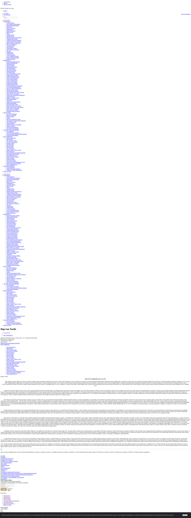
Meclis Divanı (10, 32)
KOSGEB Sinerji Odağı (12, 104)
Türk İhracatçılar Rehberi (12, 91)
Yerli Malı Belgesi (11, 68)
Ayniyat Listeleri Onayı (12, 80)
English (5, 11)
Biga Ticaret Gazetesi (12, 140)
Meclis (8, 33)
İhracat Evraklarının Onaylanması (14, 85)
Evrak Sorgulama (11, 167)
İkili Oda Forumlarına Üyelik (13, 119)
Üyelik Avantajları (11, 55)
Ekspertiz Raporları (11, 71)
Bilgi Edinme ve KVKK (12, 110)
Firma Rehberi (7, 14)
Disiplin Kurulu (10, 36)
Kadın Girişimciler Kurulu (13, 57)
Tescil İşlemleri (10, 131)
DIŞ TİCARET (7, 112)
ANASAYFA (7, 1)
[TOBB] (3, 456)
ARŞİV (5, 3)
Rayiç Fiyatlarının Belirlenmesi (14, 88)
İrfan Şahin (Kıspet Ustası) (13, 154)
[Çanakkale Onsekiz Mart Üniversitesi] (10, 472)
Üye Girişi (6, 13)
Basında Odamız (10, 143)
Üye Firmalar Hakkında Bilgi (13, 87)
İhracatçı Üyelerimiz (11, 115)
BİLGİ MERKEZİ (8, 136)
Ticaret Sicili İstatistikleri (12, 135)
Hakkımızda (9, 27)
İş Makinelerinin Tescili (12, 84)
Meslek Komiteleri (11, 31)
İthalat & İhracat (10, 116)
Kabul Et (185, 515)
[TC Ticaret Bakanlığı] (6, 462)
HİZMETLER (7, 60)
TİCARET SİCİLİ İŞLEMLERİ (11, 130)
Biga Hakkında (10, 144)
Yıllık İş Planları (10, 23)
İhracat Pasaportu (11, 123)
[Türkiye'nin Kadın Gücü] (7, 458)
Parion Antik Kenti (11, 138)
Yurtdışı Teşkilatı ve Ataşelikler (14, 124)
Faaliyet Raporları (11, 159)
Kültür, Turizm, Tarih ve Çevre (14, 150)
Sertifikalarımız (10, 53)
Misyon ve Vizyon (11, 28)
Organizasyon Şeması (12, 48)
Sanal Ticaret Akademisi (12, 127)
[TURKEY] (4, 478)
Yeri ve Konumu (10, 148)
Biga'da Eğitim (10, 147)
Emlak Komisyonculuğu (12, 75)
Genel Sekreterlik (11, 45)
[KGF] (2, 466)
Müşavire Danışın (11, 126)
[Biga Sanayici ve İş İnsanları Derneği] (10, 476)
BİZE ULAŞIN (7, 4)
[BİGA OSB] (4, 469)
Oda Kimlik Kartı (11, 72)
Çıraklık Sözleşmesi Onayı (13, 76)
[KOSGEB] (4, 464)
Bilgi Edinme (10, 139)
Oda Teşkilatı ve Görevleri (13, 49)
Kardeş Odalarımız (11, 59)
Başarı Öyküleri (10, 158)
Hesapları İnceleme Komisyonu (14, 37)
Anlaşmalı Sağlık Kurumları (13, 111)
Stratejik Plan (10, 52)
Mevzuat (9, 51)
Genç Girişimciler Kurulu (13, 56)
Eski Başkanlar (10, 47)
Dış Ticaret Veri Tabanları (13, 128)
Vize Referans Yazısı (11, 122)
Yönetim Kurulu (10, 35)
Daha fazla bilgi (177, 515)
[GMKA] (3, 470)
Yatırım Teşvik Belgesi (12, 81)
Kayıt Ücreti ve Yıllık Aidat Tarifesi (15, 107)
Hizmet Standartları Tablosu (13, 61)
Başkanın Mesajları (15, 343)
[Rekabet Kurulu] (5, 465)
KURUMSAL (7, 21)
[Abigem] (3, 457)
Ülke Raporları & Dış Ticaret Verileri (15, 92)
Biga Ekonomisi (10, 151)
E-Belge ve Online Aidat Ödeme (14, 170)
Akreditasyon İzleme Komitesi (14, 41)
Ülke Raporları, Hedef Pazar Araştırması (16, 120)
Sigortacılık (9, 100)
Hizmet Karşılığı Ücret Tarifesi (14, 106)
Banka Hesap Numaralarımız (13, 169)
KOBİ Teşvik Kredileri (12, 83)
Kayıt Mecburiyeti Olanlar (13, 132)
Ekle (9, 490)
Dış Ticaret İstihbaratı (12, 114)
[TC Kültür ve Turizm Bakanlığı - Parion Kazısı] (12, 477)
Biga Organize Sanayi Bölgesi (14, 163)
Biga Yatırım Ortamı (11, 160)
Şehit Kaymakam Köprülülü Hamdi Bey (16, 152)
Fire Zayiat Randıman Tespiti (13, 73)
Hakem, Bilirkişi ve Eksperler (14, 43)
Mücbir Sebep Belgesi (12, 67)
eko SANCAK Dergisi (12, 142)
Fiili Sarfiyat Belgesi (11, 69)
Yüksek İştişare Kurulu (12, 39)
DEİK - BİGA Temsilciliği (13, 108)
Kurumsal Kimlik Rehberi (13, 25)
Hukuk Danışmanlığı (11, 103)
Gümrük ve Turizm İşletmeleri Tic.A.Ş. (16, 162)
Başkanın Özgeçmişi (5, 343)
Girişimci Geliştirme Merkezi (13, 102)
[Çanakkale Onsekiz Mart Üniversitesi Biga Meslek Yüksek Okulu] (17, 474)
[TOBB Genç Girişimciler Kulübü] (9, 461)
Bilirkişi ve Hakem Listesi (13, 98)
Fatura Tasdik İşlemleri (12, 79)
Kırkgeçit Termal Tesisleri (13, 156)
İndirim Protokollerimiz (12, 63)
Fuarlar (8, 118)
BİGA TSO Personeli (12, 44)
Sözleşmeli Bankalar (11, 99)
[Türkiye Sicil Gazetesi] (6, 460)
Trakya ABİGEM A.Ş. (12, 164)
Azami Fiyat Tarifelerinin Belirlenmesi (16, 95)
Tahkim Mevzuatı (11, 96)
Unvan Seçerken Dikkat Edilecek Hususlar (17, 134)
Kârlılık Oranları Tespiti (12, 89)
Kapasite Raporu (10, 64)
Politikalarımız (10, 29)
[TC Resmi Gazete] (5, 468)
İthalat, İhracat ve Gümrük (13, 94)
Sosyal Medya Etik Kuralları (13, 24)
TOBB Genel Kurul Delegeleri (14, 40)
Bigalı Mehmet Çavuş (12, 155)
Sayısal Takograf (10, 65)
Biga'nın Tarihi (10, 146)
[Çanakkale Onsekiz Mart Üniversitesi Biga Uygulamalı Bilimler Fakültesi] (18, 473)
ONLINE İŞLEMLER (9, 166)
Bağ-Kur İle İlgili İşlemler (13, 77)
